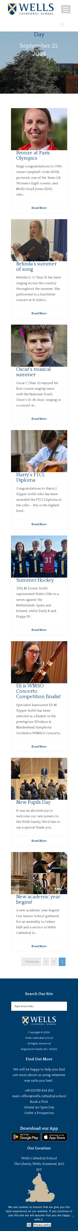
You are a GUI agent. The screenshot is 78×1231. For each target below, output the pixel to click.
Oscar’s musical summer (33, 372)
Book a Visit (39, 1102)
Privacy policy (42, 1224)
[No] (73, 1216)
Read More (39, 208)
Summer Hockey (35, 580)
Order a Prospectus (39, 1113)
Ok (29, 1224)
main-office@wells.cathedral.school (39, 1096)
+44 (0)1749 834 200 (39, 1090)
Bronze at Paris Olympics (33, 155)
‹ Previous (31, 962)
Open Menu (65, 9)
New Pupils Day (33, 802)
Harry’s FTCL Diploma (30, 477)
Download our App (39, 1128)
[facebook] (50, 24)
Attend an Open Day (39, 1107)
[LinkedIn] (68, 24)
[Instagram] (62, 24)
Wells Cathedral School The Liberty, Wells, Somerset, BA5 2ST (39, 1163)
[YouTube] (56, 24)
